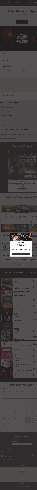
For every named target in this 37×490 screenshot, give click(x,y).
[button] (34, 234)
